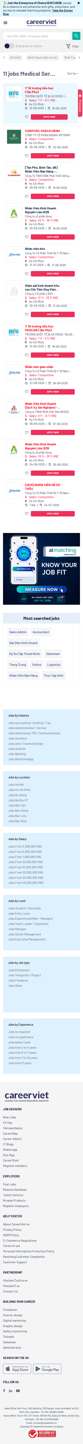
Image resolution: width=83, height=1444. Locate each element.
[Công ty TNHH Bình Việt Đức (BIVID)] (14, 409)
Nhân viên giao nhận (39, 367)
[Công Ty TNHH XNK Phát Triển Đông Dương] (14, 173)
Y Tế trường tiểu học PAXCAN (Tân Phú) (39, 328)
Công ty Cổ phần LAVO (39, 293)
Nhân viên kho (35, 248)
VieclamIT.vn (11, 1286)
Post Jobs (9, 1184)
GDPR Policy (11, 1235)
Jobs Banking (17, 754)
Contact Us (10, 1291)
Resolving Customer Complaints (24, 1256)
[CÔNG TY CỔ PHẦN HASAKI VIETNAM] (14, 136)
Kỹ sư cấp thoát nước (24, 654)
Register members (15, 1166)
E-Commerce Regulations (20, 1240)
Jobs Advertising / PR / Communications (34, 733)
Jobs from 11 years (19, 1063)
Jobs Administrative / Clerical (27, 728)
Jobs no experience (20, 1037)
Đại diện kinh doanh (23, 643)
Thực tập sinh (53, 675)
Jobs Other (15, 985)
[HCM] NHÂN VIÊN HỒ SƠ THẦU (42, 486)
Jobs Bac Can (17, 805)
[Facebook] (4, 1390)
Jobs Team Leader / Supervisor (28, 924)
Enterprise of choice (29, 46)
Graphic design (13, 1326)
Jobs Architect (17, 738)
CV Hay (7, 1122)
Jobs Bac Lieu (17, 816)
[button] (78, 3)
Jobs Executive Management (27, 939)
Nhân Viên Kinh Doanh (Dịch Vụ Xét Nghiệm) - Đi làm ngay (41, 405)
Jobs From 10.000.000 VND (25, 862)
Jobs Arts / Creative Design (25, 743)
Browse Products (14, 1200)
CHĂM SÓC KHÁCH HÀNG (42, 131)
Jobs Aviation (17, 748)
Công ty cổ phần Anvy (38, 216)
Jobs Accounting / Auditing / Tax (29, 723)
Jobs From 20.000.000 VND (25, 872)
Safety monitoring (15, 1331)
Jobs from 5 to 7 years (22, 1052)
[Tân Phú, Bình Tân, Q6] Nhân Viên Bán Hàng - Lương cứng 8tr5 (41, 169)
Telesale (8, 1336)
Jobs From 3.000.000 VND (25, 846)
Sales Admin (18, 632)
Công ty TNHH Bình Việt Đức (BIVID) (47, 411)
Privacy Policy (12, 1229)
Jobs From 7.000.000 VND (24, 857)
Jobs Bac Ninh (17, 821)
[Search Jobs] (76, 36)
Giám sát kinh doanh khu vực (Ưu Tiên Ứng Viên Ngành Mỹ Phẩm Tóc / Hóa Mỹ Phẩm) (42, 287)
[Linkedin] (10, 1390)
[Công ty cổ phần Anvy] (14, 214)
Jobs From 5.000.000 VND (25, 851)
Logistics (53, 664)
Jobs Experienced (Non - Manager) (30, 918)
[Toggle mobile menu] (5, 23)
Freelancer (10, 1309)
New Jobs (9, 1117)
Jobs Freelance (18, 980)
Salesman (53, 654)
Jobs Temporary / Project (24, 975)
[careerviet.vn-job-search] (17, 1369)
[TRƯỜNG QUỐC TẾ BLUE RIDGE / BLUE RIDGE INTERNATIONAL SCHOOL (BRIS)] (14, 94)
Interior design (12, 1315)
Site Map (9, 1155)
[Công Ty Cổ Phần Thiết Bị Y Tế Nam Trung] (14, 254)
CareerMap (10, 1133)
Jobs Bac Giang (18, 810)
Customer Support (15, 1262)
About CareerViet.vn (16, 1224)
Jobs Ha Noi (16, 784)
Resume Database (15, 1189)
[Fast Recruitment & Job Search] (41, 22)
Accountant (41, 632)
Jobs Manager (17, 929)
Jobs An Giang (17, 795)
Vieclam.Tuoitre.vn (15, 1280)
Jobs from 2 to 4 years (22, 1047)
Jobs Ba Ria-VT (18, 800)
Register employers (16, 1206)
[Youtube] (18, 1390)
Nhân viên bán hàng (23, 675)
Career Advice (12, 1139)
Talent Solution (13, 1195)
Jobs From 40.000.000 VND (25, 882)
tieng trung (17, 664)
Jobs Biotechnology (21, 759)
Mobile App (10, 1149)
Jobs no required (19, 1032)
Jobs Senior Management (24, 934)
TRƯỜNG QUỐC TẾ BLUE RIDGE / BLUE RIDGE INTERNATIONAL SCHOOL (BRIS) (45, 96)
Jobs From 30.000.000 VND (25, 877)
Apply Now (49, 116)
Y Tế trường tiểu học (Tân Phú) (39, 90)
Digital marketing (14, 1320)
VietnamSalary (13, 1128)
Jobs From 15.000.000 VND (25, 867)
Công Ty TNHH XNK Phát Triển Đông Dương (47, 176)
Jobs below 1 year (19, 1042)
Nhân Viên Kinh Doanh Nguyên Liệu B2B (40, 210)
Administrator (12, 1347)
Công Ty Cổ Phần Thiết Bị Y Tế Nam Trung (46, 253)
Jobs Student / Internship (24, 908)
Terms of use (11, 1246)
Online (36, 664)
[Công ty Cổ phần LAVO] (14, 291)
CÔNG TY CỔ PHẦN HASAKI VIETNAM (47, 135)
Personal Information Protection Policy (28, 1251)
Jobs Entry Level (19, 913)
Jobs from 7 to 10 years (22, 1058)
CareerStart (11, 1160)
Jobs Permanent (18, 970)
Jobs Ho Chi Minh (19, 790)
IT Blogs (8, 1144)
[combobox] (36, 36)
